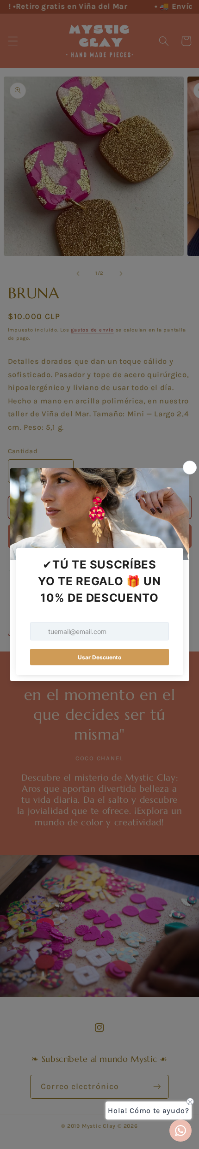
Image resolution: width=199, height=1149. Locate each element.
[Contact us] (180, 1130)
